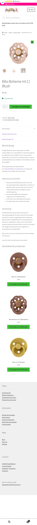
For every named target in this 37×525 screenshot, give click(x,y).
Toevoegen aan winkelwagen (20, 107)
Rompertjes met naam (9, 400)
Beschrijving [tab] (6, 129)
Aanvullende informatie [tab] (9, 134)
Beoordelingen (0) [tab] (7, 139)
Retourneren (6, 417)
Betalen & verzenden (8, 415)
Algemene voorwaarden (9, 422)
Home (5, 32)
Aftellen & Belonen (8, 395)
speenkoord (19, 169)
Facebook (5, 468)
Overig (10, 32)
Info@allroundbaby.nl (9, 464)
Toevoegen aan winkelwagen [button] (18, 284)
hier (6, 240)
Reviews (4, 444)
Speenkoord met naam (9, 397)
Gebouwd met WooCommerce (11, 485)
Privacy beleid (6, 424)
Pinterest (5, 471)
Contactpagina (6, 466)
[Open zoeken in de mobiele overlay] (18, 18)
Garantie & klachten (8, 420)
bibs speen (16, 120)
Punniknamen (6, 393)
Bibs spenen (17, 32)
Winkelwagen (23, 520)
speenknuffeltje (9, 169)
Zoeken (9, 522)
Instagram (12, 468)
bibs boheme (8, 120)
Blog (3, 439)
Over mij (4, 442)
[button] (32, 42)
